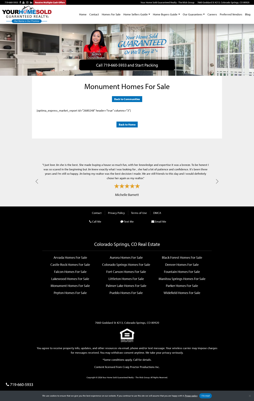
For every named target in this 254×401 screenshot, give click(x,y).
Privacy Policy (116, 213)
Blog (248, 14)
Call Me (96, 221)
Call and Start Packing (127, 65)
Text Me (129, 221)
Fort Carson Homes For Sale (126, 271)
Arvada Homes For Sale (70, 257)
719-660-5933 (11, 2)
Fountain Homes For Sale (182, 271)
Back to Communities (127, 99)
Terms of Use (139, 213)
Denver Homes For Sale (182, 264)
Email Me (160, 221)
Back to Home (127, 124)
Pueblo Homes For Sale (126, 292)
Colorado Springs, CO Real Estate (127, 244)
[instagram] (27, 2)
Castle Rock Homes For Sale (70, 264)
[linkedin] (31, 2)
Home (83, 14)
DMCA (157, 213)
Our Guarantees (192, 14)
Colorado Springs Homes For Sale (126, 264)
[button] (37, 181)
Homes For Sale (111, 14)
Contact (94, 14)
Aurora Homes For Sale (126, 257)
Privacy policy (191, 395)
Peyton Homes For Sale (70, 292)
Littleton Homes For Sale (126, 278)
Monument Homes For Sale (70, 285)
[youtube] (23, 2)
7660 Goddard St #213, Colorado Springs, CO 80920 (223, 2)
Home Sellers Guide (135, 14)
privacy (166, 352)
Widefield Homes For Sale (182, 292)
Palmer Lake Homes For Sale (126, 285)
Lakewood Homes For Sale (70, 278)
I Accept (205, 395)
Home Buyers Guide (165, 14)
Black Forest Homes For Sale (182, 257)
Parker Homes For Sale (182, 285)
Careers (212, 14)
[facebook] (20, 2)
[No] (249, 396)
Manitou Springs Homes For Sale (182, 278)
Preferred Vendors (231, 14)
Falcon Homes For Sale (70, 271)
